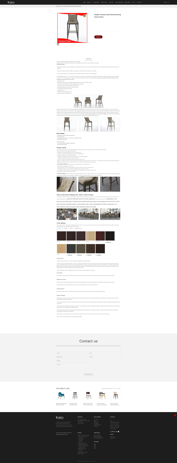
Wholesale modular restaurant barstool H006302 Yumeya (73, 404)
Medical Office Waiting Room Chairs (107, 388)
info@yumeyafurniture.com (115, 422)
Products (115, 388)
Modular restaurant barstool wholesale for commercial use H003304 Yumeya (115, 404)
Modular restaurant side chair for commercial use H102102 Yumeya (88, 404)
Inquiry (98, 37)
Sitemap (98, 461)
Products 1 (119, 388)
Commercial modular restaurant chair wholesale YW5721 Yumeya (102, 404)
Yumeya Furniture (59, 6)
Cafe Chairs (69, 76)
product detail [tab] (88, 58)
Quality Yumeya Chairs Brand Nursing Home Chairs (72, 6)
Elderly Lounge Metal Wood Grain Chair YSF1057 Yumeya (61, 404)
